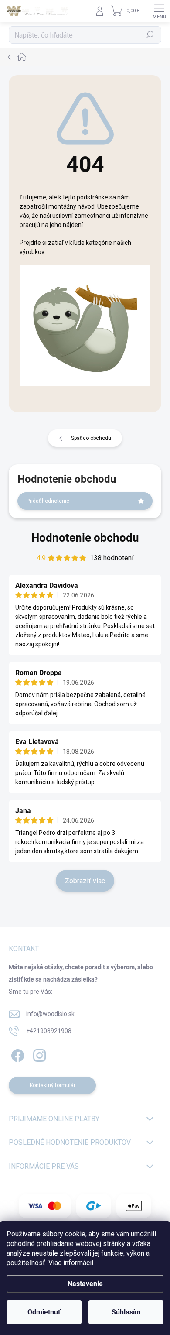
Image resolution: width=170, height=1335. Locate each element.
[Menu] (159, 11)
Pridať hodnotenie (48, 501)
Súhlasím (126, 1312)
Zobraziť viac (85, 881)
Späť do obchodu (91, 438)
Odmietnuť (44, 1312)
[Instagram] (38, 1054)
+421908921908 (48, 1030)
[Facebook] (16, 1054)
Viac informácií (70, 1263)
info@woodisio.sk (50, 1013)
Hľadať (150, 35)
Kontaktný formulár (52, 1085)
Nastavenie (85, 1284)
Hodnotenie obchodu (85, 537)
